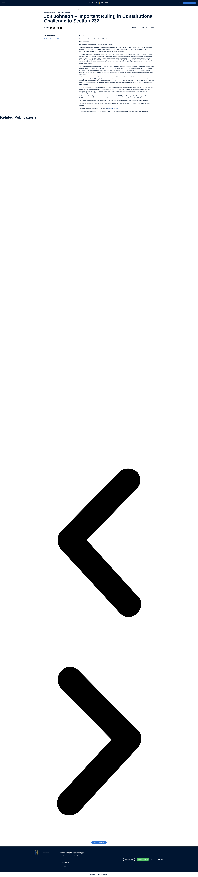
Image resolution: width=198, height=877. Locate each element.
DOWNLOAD (143, 28)
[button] (51, 28)
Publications (39, 9)
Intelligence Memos (47, 9)
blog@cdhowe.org (112, 108)
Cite (152, 28)
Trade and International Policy (53, 39)
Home (34, 9)
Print (134, 28)
